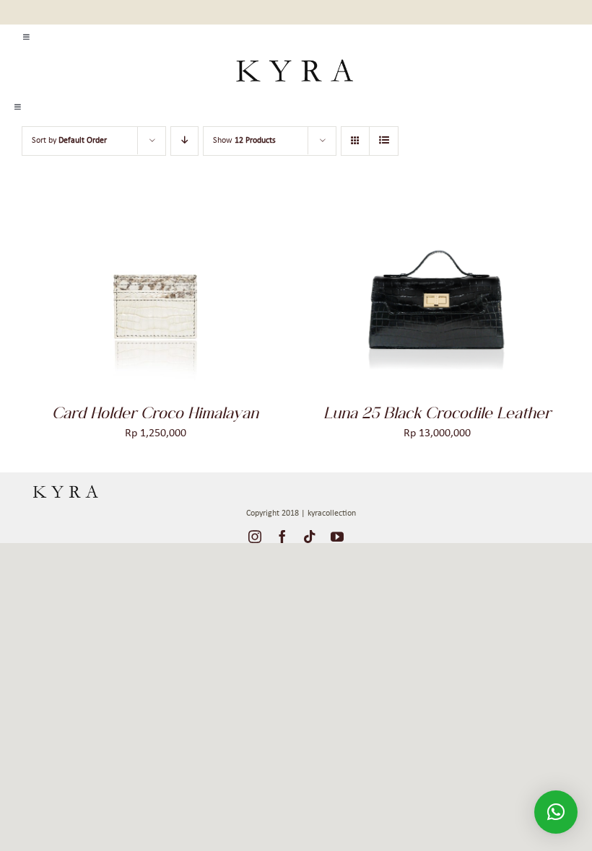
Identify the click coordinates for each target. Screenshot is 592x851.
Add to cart (116, 296)
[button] (556, 812)
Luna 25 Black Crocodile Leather (437, 412)
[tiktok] (309, 536)
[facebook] (282, 536)
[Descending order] (184, 141)
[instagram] (254, 536)
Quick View (197, 296)
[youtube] (337, 536)
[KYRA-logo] (294, 55)
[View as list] (384, 141)
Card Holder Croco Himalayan (155, 412)
